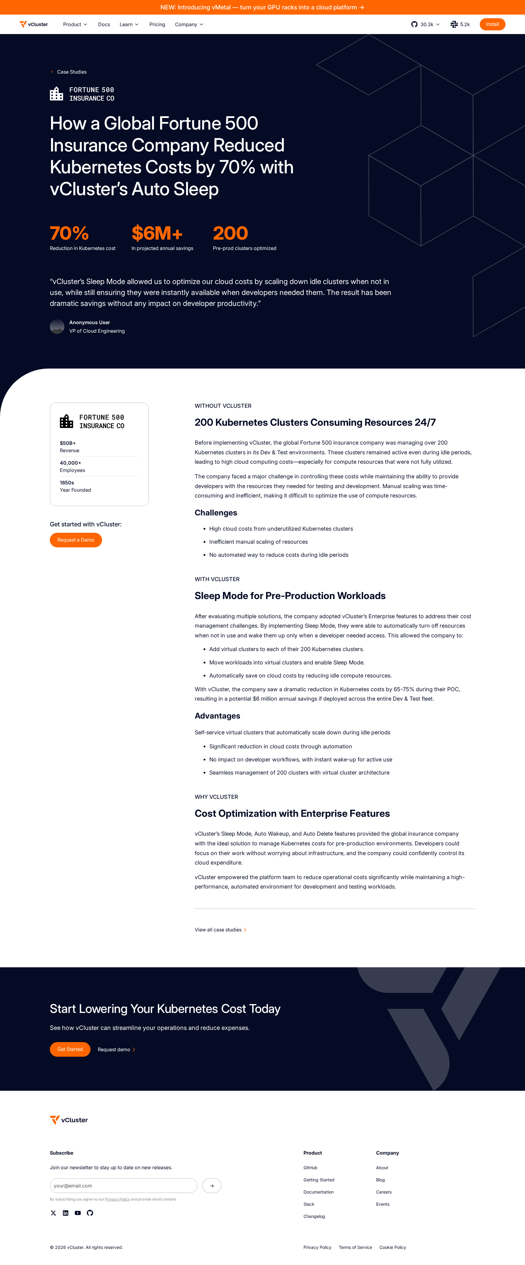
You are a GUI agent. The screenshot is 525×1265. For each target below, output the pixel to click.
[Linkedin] (65, 1213)
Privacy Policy (117, 1199)
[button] (75, 24)
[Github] (90, 1213)
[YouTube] (77, 1213)
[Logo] (33, 24)
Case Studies (72, 72)
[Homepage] (69, 1120)
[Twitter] (53, 1213)
